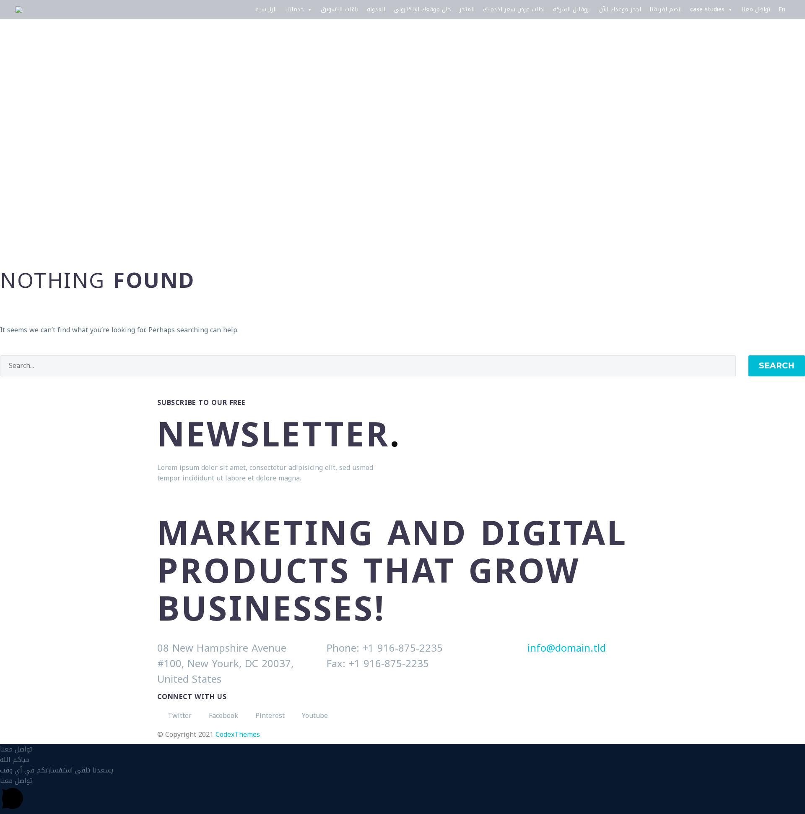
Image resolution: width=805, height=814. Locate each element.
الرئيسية (266, 9)
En (782, 9)
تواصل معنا (755, 9)
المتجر (467, 9)
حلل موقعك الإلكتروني (422, 9)
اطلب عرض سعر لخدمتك (514, 9)
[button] (402, 749)
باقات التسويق (339, 9)
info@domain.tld (566, 648)
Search (777, 365)
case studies (707, 9)
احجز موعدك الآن (620, 9)
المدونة (376, 9)
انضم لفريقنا (665, 9)
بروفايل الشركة (572, 9)
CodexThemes (238, 734)
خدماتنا (294, 9)
